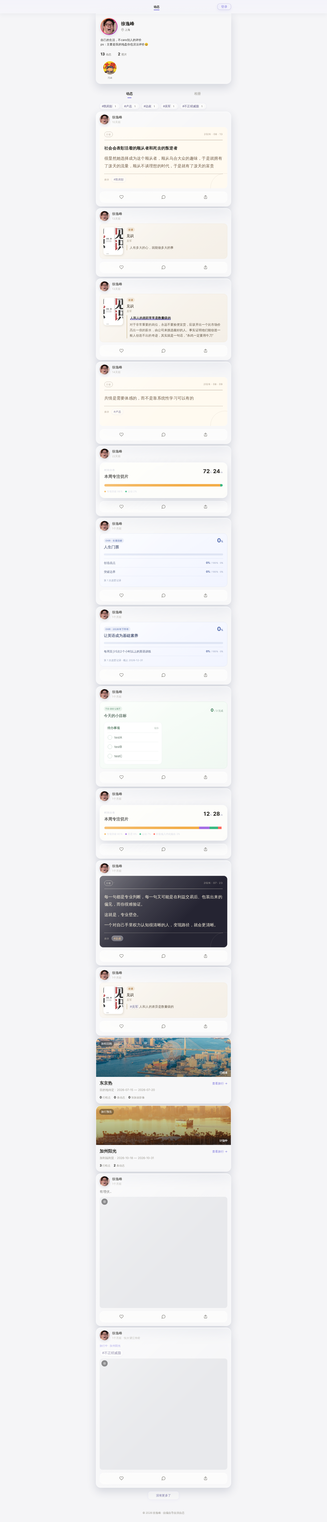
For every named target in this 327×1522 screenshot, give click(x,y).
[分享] (205, 197)
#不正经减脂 (111, 1353)
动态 (156, 6)
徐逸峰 (117, 117)
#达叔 (117, 938)
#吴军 (134, 1006)
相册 (197, 93)
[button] (109, 26)
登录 (224, 6)
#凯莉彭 (118, 179)
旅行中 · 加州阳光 (110, 1345)
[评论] (163, 197)
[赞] (121, 197)
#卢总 (117, 412)
